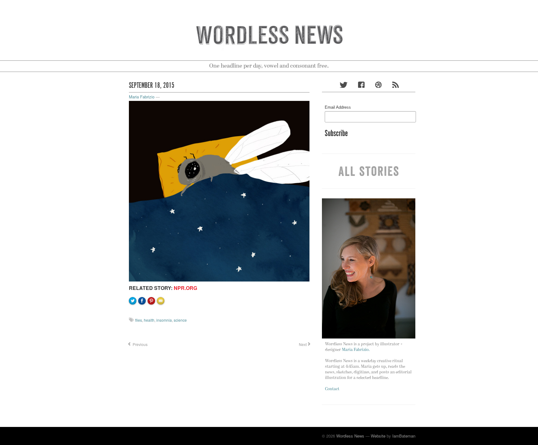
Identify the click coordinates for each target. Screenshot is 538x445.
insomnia (164, 320)
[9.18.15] (219, 190)
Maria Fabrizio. (356, 350)
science (180, 320)
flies (138, 320)
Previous (140, 344)
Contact (332, 389)
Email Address (338, 107)
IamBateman (403, 436)
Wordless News (350, 436)
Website (378, 436)
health (149, 320)
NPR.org (185, 287)
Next (302, 344)
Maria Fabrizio (141, 97)
